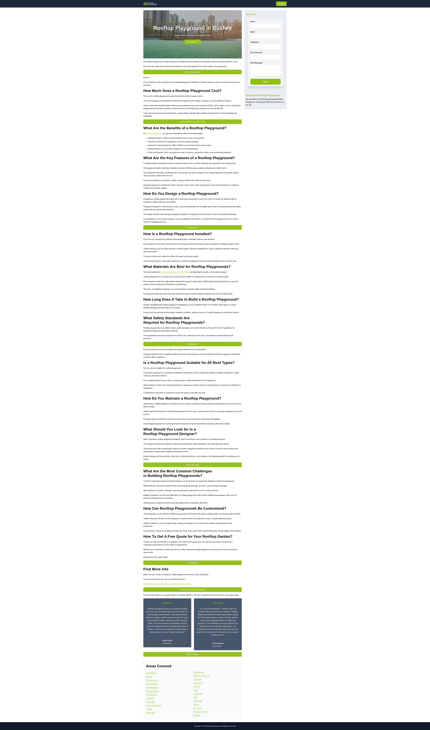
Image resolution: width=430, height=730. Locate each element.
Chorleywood (151, 695)
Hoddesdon (198, 694)
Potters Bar (150, 702)
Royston (197, 715)
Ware (196, 697)
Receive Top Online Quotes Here (192, 589)
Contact (281, 4)
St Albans (150, 698)
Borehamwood (152, 684)
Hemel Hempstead (153, 705)
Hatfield (149, 709)
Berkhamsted (199, 672)
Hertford (197, 687)
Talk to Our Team (192, 465)
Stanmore (165, 584)
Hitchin (196, 705)
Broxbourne (198, 683)
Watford (158, 584)
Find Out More (192, 344)
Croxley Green (185, 584)
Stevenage (198, 701)
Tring (196, 690)
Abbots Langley (152, 691)
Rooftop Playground (153, 133)
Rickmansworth (152, 687)
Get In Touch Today (192, 72)
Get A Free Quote (192, 654)
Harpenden (150, 713)
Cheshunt (197, 679)
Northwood (174, 584)
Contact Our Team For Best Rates (192, 122)
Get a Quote (191, 42)
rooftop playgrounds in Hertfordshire (175, 272)
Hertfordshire (148, 584)
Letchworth (198, 708)
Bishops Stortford (200, 712)
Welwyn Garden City (202, 676)
